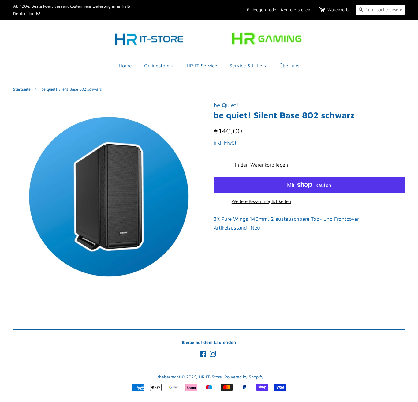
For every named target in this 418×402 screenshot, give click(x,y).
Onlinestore (157, 65)
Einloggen (256, 9)
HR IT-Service (202, 65)
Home (125, 65)
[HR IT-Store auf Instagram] (212, 355)
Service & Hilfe (247, 65)
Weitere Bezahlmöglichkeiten (261, 201)
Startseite (22, 89)
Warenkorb (338, 9)
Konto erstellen (295, 9)
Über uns (289, 65)
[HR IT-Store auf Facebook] (202, 355)
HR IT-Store (210, 376)
